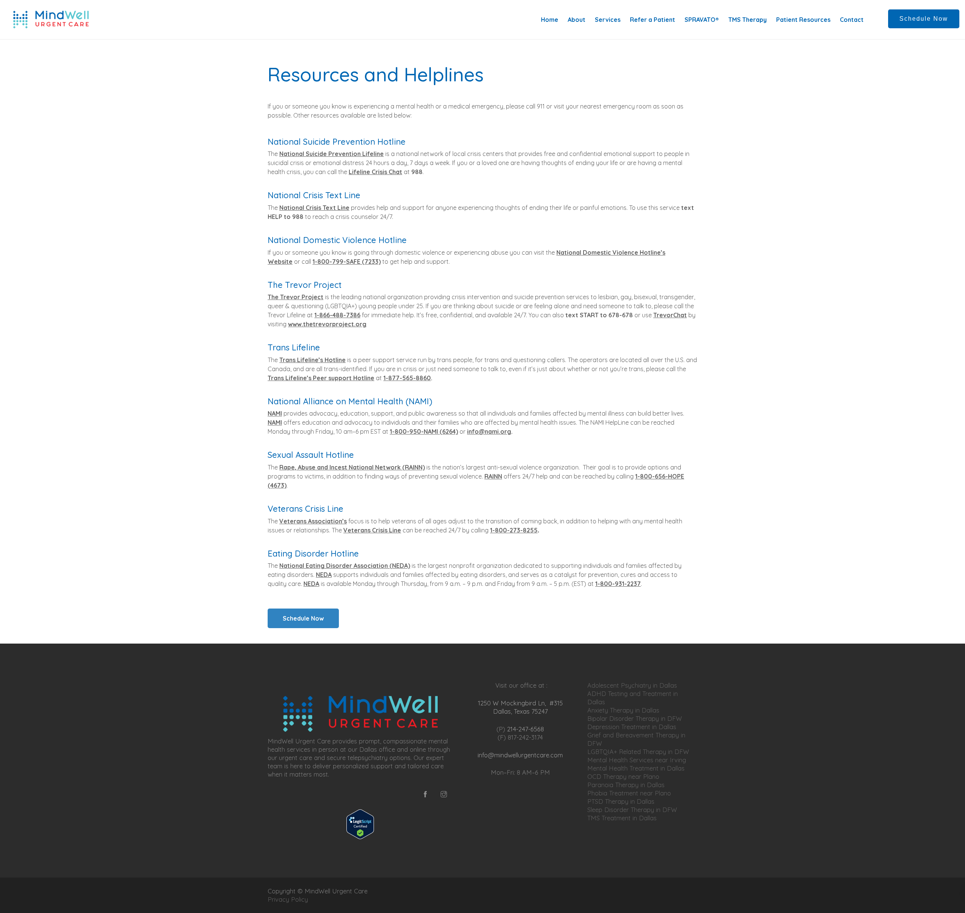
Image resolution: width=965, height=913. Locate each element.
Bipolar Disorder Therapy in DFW (634, 718)
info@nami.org (489, 431)
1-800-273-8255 (514, 530)
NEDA (324, 574)
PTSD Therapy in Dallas (620, 801)
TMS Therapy (747, 19)
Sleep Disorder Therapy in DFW (632, 810)
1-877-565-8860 (407, 378)
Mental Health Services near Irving (636, 760)
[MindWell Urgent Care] (51, 19)
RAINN (493, 476)
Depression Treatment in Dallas (631, 727)
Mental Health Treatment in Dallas (636, 768)
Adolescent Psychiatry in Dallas (632, 685)
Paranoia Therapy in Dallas (626, 785)
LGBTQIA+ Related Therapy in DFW (638, 751)
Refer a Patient (652, 19)
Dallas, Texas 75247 (520, 711)
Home (549, 19)
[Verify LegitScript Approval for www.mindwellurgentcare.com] (360, 824)
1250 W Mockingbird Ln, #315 (520, 703)
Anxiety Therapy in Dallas (623, 710)
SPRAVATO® (702, 19)
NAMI (275, 413)
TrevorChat (670, 315)
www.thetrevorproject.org (327, 324)
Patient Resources (803, 19)
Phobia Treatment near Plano (629, 793)
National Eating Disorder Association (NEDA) (344, 565)
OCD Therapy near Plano (623, 776)
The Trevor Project (295, 297)
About (576, 19)
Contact (852, 19)
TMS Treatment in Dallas (622, 818)
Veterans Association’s (313, 521)
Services (607, 19)
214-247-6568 (525, 729)
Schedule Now (923, 18)
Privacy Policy (289, 899)
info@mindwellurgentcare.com (520, 755)
